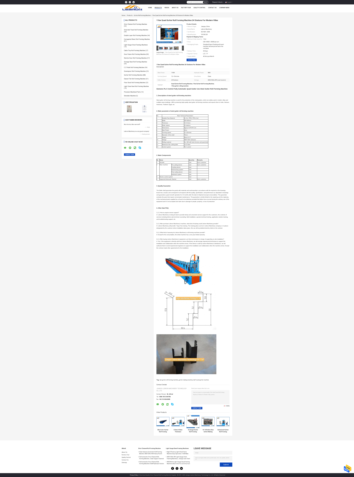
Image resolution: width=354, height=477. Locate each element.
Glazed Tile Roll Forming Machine (134, 79)
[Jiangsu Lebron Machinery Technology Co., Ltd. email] (126, 148)
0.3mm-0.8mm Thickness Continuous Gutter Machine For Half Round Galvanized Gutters (178, 431)
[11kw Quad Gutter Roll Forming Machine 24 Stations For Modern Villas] (169, 34)
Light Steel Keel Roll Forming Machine (136, 86)
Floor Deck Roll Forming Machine (134, 82)
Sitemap (124, 462)
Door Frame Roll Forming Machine (135, 54)
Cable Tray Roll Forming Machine (134, 50)
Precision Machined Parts (132, 92)
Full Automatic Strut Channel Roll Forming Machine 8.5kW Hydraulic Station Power (151, 463)
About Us (175, 7)
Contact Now (192, 60)
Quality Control (199, 7)
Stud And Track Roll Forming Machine (136, 30)
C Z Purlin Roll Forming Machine (134, 67)
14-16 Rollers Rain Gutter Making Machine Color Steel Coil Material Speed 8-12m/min (208, 431)
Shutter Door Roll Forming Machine (135, 58)
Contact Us (212, 7)
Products (158, 7)
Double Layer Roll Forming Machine (135, 35)
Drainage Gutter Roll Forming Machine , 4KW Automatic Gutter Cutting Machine (193, 431)
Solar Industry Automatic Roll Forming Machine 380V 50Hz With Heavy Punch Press (150, 453)
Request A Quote (217, 2)
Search (205, 2)
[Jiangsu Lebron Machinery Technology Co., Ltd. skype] (141, 148)
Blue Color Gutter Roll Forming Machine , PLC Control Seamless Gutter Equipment (163, 431)
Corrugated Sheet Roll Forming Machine (137, 39)
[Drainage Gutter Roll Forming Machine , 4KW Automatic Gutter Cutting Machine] (192, 421)
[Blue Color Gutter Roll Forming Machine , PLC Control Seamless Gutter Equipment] (162, 421)
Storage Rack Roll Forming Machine (135, 62)
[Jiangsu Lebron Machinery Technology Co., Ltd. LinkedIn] (133, 2)
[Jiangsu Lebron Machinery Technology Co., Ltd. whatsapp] (131, 148)
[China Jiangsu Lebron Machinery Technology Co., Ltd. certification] (129, 108)
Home (150, 7)
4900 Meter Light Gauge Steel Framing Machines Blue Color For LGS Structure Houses (178, 463)
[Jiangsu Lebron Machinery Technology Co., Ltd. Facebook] (126, 2)
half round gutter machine (201, 380)
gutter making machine (186, 380)
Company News (224, 7)
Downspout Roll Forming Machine (135, 71)
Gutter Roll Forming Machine (142, 15)
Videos (166, 7)
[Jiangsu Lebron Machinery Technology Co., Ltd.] (132, 8)
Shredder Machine (130, 96)
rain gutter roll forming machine (168, 380)
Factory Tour (186, 7)
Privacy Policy (134, 475)
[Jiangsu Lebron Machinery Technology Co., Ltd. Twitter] (130, 2)
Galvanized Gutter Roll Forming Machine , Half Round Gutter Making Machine (223, 431)
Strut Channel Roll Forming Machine (135, 24)
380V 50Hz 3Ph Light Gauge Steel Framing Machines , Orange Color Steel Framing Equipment (178, 458)
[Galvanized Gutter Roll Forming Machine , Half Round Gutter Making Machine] (223, 421)
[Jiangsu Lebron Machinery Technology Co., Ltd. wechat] (136, 148)
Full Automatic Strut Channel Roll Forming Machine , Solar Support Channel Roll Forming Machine (151, 458)
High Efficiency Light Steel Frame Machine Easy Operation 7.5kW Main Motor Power (177, 453)
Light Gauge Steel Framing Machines (136, 45)
